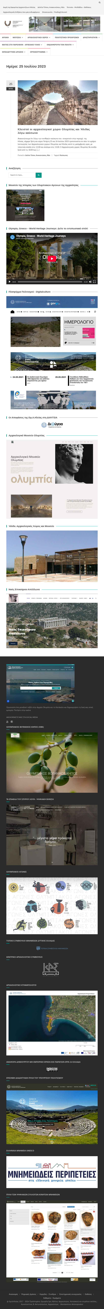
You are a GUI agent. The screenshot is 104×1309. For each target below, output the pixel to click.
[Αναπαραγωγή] (9, 281)
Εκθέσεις (88, 1294)
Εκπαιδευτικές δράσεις (12, 52)
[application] (52, 258)
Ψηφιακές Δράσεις (28, 1294)
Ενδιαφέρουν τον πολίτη (59, 44)
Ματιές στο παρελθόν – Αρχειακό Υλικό (21, 44)
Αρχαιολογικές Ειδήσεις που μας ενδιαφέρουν (21, 12)
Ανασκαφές (13, 1294)
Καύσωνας (64, 155)
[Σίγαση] (90, 281)
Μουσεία (17, 37)
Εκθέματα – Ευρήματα (52, 1298)
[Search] (39, 175)
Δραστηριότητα (90, 37)
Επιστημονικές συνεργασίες (70, 1294)
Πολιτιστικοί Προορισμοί (67, 37)
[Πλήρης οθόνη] (94, 281)
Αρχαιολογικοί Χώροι (38, 37)
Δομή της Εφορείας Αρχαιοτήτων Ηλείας (19, 7)
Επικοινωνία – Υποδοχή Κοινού (54, 12)
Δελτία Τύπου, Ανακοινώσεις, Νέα (51, 7)
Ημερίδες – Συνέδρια (48, 1294)
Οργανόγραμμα (37, 52)
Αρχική (5, 37)
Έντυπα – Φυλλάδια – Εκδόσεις (79, 7)
